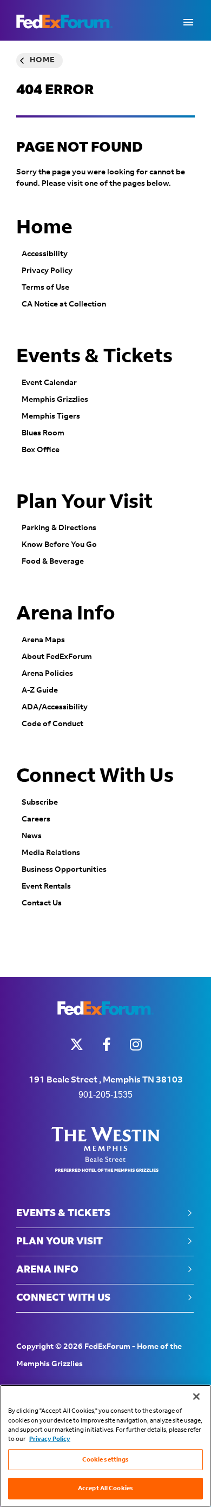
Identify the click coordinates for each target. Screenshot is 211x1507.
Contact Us (42, 903)
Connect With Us (95, 776)
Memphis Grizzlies (55, 399)
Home (42, 61)
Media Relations (51, 852)
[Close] (196, 1396)
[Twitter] (76, 1044)
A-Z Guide (40, 690)
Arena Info (65, 614)
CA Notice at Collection (64, 304)
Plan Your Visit (84, 502)
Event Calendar (49, 382)
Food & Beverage (53, 561)
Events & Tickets (94, 357)
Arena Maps (43, 640)
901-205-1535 (105, 1094)
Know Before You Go (59, 544)
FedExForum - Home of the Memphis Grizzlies (64, 22)
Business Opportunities (64, 869)
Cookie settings (105, 1459)
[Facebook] (106, 1044)
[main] (105, 509)
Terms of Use (45, 287)
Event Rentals (46, 886)
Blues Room (43, 433)
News (32, 836)
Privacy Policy (47, 270)
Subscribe (40, 802)
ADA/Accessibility (55, 707)
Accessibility (45, 253)
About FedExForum (57, 656)
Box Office (41, 449)
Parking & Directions (59, 527)
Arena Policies (47, 673)
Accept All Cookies (105, 1488)
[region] (105, 1446)
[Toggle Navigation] (188, 22)
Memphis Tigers (51, 416)
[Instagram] (136, 1044)
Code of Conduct (52, 723)
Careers (36, 819)
